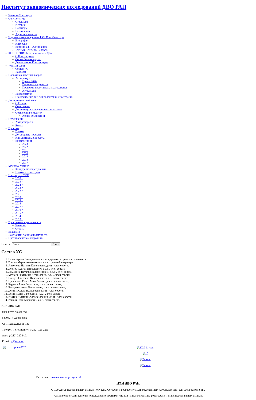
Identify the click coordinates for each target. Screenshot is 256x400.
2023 (25, 143)
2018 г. (19, 203)
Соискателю (22, 106)
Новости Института (20, 15)
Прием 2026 (29, 81)
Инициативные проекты (30, 137)
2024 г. (19, 184)
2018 (25, 159)
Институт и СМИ (18, 175)
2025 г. (19, 181)
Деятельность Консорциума (31, 62)
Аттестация (29, 90)
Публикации (16, 118)
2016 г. (19, 209)
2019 (25, 156)
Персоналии (22, 31)
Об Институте (16, 18)
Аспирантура (23, 78)
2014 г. (19, 216)
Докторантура (23, 93)
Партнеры (21, 27)
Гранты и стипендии (27, 172)
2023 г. (19, 187)
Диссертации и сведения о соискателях (38, 109)
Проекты (13, 128)
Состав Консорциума (28, 59)
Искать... (6, 244)
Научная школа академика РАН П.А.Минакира (36, 37)
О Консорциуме (24, 56)
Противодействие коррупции (25, 237)
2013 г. (19, 219)
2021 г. (19, 194)
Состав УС (21, 68)
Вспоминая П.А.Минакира (31, 46)
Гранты (19, 131)
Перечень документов (35, 84)
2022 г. (19, 190)
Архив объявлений (33, 115)
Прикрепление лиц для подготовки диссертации (44, 96)
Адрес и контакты (26, 34)
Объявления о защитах (28, 112)
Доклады (20, 71)
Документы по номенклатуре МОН (29, 234)
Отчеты (19, 228)
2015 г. (19, 212)
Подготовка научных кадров (25, 74)
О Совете (20, 103)
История (20, 24)
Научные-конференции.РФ (65, 377)
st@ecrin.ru (17, 341)
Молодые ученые (18, 165)
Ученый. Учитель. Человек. (31, 49)
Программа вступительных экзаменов (45, 87)
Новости (20, 225)
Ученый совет (16, 65)
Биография (21, 40)
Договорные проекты (28, 134)
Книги (19, 125)
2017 (25, 162)
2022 (25, 147)
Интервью (21, 43)
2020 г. (19, 197)
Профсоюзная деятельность (24, 222)
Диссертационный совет (23, 100)
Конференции (23, 140)
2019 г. (19, 200)
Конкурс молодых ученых (30, 169)
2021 (25, 150)
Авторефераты (24, 122)
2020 (25, 153)
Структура (21, 21)
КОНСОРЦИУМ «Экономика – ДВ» (30, 53)
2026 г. (19, 178)
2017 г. (19, 206)
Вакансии (14, 231)
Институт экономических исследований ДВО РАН (63, 7)
